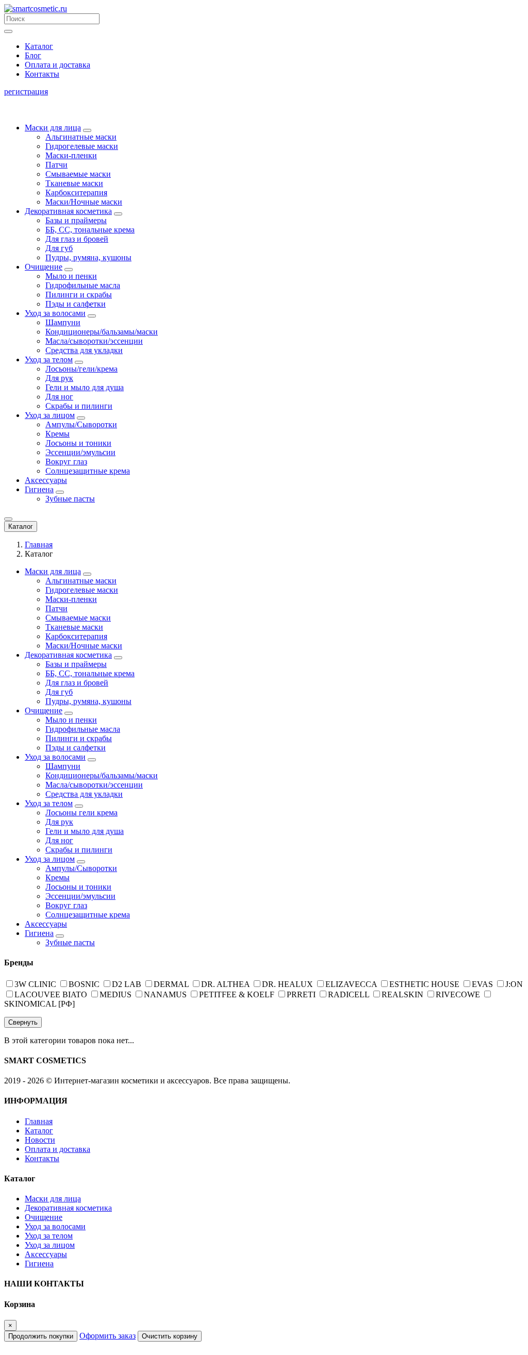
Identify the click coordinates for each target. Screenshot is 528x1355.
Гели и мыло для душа (84, 387)
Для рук (59, 378)
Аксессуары (46, 480)
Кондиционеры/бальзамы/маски (101, 331)
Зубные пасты (70, 498)
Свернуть (23, 1022)
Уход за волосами (55, 313)
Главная (39, 544)
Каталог (39, 46)
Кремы (57, 433)
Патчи (56, 164)
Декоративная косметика (68, 211)
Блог (33, 55)
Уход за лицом (50, 415)
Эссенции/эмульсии (80, 452)
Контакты (42, 74)
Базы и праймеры (76, 220)
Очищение (43, 266)
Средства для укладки (84, 350)
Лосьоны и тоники (78, 443)
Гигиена (39, 489)
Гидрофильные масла (82, 285)
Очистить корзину (169, 1336)
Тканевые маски (74, 183)
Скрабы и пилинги (78, 406)
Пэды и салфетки (75, 303)
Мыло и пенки (71, 276)
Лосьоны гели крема (81, 812)
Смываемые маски (78, 174)
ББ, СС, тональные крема (90, 229)
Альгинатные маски (81, 136)
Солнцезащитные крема (87, 470)
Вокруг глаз (66, 461)
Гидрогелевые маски (81, 146)
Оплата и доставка (57, 64)
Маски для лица (53, 127)
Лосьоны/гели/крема (81, 368)
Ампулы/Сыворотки (81, 424)
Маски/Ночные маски (83, 201)
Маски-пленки (71, 155)
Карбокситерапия (76, 192)
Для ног (59, 396)
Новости (40, 1139)
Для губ (59, 248)
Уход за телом (49, 359)
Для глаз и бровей (76, 239)
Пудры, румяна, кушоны (88, 257)
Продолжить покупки (40, 1336)
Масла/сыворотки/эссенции (94, 341)
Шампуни (62, 322)
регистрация (26, 91)
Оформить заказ (107, 1335)
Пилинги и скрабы (78, 294)
